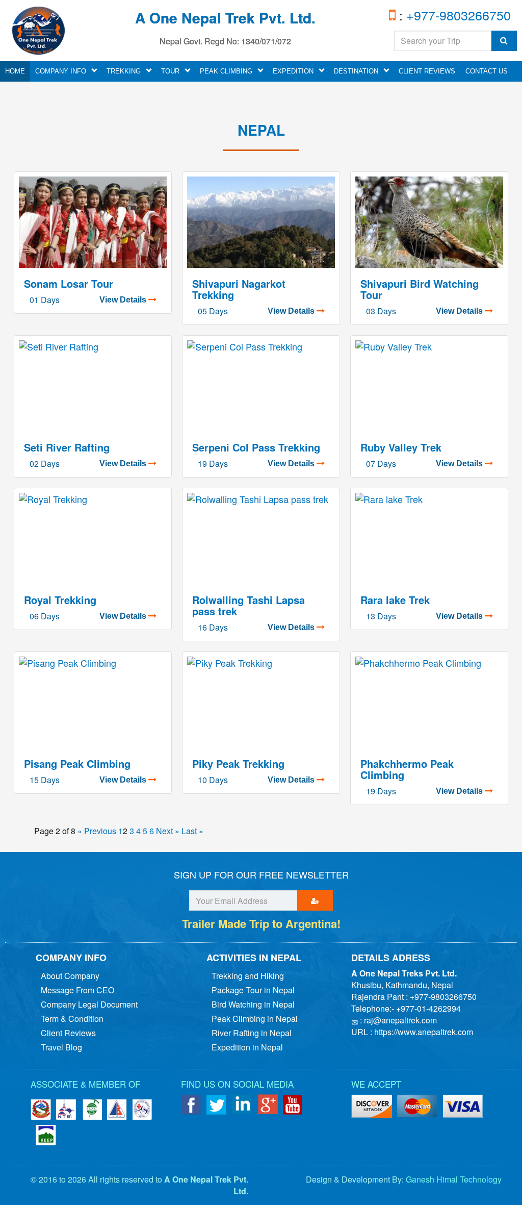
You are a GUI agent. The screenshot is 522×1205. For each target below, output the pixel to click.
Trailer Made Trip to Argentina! (261, 923)
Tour (170, 71)
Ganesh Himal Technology (454, 1179)
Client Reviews (427, 71)
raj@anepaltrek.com (400, 1020)
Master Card (463, 1107)
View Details (123, 299)
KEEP (46, 1135)
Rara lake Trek (395, 599)
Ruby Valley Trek (400, 447)
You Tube (293, 1104)
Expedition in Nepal (247, 1047)
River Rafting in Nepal (252, 1033)
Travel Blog (61, 1047)
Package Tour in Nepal (253, 990)
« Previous (96, 831)
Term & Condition (72, 1018)
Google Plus (267, 1104)
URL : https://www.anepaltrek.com (412, 1032)
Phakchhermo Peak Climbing (407, 769)
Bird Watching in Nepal (253, 1004)
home (15, 71)
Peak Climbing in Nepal (255, 1018)
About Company (70, 976)
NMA (117, 1109)
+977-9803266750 (457, 15)
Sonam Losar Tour (68, 283)
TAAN (92, 1109)
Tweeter (216, 1104)
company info (60, 71)
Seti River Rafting (67, 447)
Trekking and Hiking (248, 976)
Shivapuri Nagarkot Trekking (238, 289)
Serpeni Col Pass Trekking (256, 447)
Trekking (124, 71)
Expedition (293, 71)
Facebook (191, 1104)
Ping (371, 1107)
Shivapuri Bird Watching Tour (419, 289)
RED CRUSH (143, 1109)
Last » (192, 831)
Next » (167, 831)
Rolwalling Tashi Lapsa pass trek (248, 605)
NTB (66, 1109)
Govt (41, 1109)
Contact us (486, 71)
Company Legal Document (89, 1004)
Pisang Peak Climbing (77, 763)
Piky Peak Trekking (238, 763)
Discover (417, 1107)
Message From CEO (77, 990)
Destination (356, 71)
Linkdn (242, 1104)
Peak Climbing (226, 71)
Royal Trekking (60, 599)
